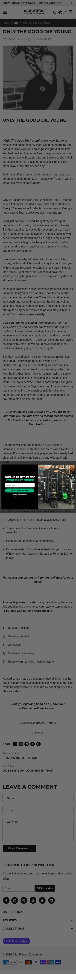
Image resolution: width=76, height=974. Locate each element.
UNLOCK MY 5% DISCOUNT (19, 490)
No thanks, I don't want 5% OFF (20, 494)
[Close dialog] (72, 466)
